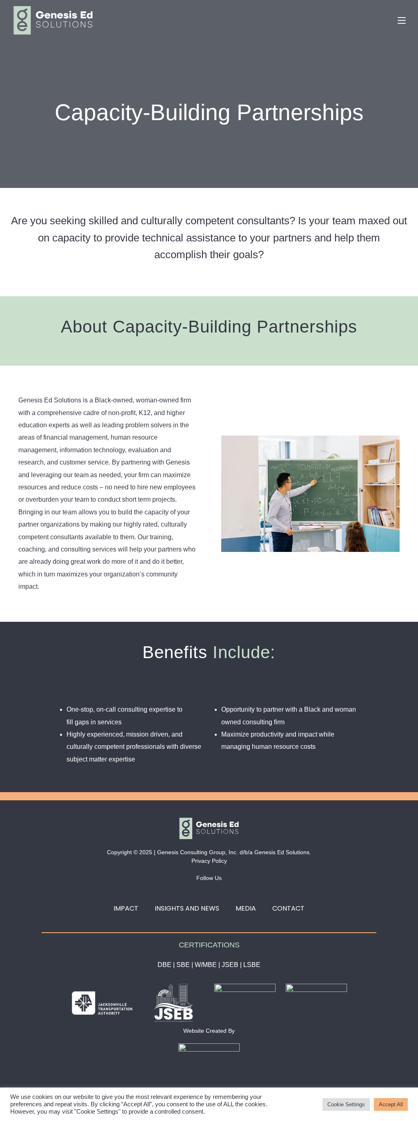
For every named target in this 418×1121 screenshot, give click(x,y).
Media (246, 908)
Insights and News (187, 908)
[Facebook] (181, 891)
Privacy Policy (209, 860)
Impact (125, 908)
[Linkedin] (200, 891)
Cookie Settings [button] (346, 1104)
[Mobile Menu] (402, 20)
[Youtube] (237, 891)
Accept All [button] (391, 1104)
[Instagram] (218, 891)
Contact (288, 908)
